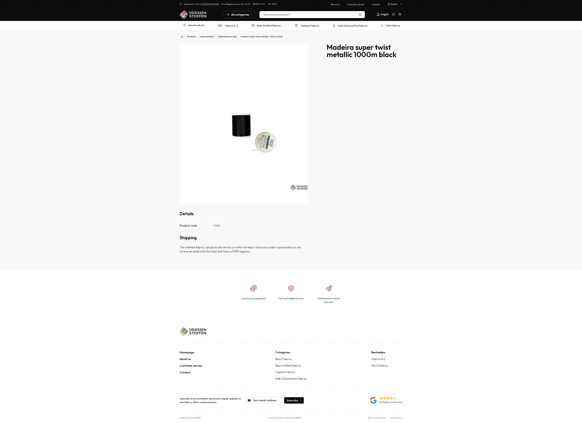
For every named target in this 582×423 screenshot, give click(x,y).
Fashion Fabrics (310, 25)
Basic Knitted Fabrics (269, 25)
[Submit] (361, 14)
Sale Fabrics (393, 25)
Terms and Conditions (377, 418)
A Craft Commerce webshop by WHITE (284, 418)
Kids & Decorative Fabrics (352, 25)
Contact (376, 4)
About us (335, 4)
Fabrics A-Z (231, 25)
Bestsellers (378, 352)
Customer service (355, 4)
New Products (196, 25)
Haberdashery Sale (227, 36)
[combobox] (312, 14)
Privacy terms (396, 418)
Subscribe (292, 400)
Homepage (187, 352)
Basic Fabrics (283, 359)
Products (191, 36)
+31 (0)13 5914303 (210, 4)
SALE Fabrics (379, 365)
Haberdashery (206, 36)
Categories (282, 352)
